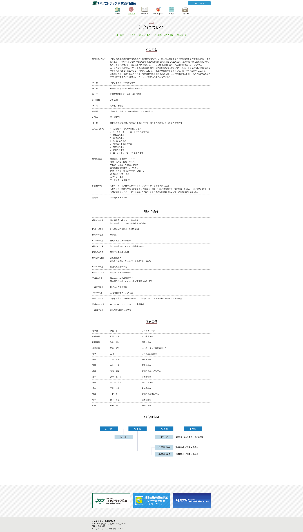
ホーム (117, 14)
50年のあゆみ (158, 14)
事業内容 (144, 14)
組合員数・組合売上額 (163, 35)
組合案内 (131, 14)
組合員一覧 (182, 35)
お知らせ (185, 14)
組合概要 (120, 35)
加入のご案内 (145, 35)
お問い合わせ (199, 3)
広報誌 (171, 14)
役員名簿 (131, 35)
